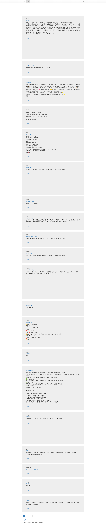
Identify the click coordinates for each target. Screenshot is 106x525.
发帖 (84, 1)
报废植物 (28, 483)
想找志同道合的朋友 (30, 201)
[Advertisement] (53, 8)
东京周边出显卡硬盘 (30, 66)
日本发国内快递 (29, 370)
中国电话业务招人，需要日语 (32, 236)
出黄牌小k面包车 (29, 134)
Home (28, 1)
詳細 (28, 38)
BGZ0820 (28, 353)
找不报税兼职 (29, 253)
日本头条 (24, 1)
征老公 (27, 20)
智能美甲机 (28, 416)
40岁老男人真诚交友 (30, 270)
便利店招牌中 (29, 322)
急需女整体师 (29, 305)
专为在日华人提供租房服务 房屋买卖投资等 (35, 218)
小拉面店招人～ (29, 82)
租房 (27, 450)
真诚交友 (28, 500)
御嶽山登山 (28, 167)
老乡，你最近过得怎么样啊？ (32, 469)
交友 (27, 110)
